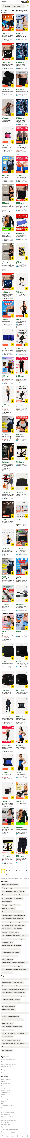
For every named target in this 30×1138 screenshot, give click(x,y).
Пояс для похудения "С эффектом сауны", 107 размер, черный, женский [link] (7, 522)
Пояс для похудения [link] (7, 350)
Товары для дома (5, 1092)
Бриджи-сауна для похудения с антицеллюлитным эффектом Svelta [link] (7, 748)
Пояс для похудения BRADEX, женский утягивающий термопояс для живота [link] (22, 551)
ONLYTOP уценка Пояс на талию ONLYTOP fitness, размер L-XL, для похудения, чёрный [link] (22, 693)
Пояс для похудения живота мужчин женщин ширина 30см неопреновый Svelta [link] (8, 65)
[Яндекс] (13, 1132)
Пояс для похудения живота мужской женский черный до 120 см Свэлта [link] (21, 148)
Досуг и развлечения (6, 1079)
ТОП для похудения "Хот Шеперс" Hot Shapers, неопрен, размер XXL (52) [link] (21, 264)
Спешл (7, 1136)
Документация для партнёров (8, 1064)
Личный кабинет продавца (8, 1059)
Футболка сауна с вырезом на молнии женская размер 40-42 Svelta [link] (21, 437)
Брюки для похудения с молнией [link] (8, 407)
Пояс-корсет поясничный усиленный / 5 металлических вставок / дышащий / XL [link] (7, 607)
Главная (2, 1136)
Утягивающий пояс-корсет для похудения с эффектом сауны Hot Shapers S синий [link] (8, 775)
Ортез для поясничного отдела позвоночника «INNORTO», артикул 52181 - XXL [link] (21, 36)
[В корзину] (13, 29)
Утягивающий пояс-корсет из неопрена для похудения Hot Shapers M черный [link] (21, 719)
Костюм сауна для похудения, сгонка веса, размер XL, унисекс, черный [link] (20, 65)
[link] (10, 884)
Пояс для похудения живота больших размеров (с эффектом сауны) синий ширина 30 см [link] (8, 295)
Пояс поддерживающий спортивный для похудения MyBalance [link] (7, 378)
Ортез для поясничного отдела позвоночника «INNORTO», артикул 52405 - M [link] (21, 634)
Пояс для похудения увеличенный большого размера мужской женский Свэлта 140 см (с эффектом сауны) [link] (21, 236)
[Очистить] (24, 6)
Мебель (3, 1081)
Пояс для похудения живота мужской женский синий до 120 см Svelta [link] (22, 178)
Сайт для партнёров (6, 1066)
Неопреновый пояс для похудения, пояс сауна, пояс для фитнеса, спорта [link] (22, 92)
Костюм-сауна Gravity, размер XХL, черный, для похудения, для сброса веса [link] (21, 407)
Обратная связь (5, 1122)
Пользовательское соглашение (9, 1120)
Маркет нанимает (5, 1124)
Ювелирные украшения (7, 1116)
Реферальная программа (7, 1072)
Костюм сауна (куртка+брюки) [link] (6, 236)
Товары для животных (6, 1110)
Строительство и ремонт (7, 1112)
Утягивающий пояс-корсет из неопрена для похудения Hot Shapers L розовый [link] (7, 858)
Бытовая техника (5, 1083)
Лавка (12, 1136)
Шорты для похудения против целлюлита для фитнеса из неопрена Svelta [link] (8, 495)
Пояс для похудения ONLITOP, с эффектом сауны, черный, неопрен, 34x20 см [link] (7, 464)
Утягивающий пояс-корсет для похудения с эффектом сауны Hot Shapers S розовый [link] (8, 148)
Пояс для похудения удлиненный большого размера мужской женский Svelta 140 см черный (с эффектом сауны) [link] (22, 205)
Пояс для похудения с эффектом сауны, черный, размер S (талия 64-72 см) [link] (7, 36)
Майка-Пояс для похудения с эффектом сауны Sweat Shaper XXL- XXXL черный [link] (8, 437)
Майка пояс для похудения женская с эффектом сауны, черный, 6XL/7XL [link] (7, 178)
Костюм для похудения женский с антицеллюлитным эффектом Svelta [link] (21, 378)
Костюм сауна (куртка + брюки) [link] (21, 830)
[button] (28, 6)
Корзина (22, 1136)
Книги (2, 1103)
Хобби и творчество (6, 1099)
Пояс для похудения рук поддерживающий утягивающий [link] (8, 634)
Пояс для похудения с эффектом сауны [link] (7, 664)
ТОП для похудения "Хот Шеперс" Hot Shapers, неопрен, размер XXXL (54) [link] (21, 295)
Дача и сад (4, 1101)
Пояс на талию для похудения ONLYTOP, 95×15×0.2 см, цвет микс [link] (7, 205)
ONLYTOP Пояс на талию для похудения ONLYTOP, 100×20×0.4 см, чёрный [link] (22, 748)
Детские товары (5, 1114)
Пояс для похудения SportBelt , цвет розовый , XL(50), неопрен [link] (7, 830)
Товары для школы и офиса (8, 1105)
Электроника (4, 1088)
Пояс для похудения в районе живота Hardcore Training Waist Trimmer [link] (7, 92)
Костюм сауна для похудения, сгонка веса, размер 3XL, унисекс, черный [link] (20, 121)
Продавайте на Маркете (7, 1062)
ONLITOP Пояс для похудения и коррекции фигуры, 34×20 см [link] (21, 495)
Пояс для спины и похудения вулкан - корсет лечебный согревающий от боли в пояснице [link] (8, 322)
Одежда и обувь (5, 1090)
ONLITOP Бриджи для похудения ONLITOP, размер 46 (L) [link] (21, 858)
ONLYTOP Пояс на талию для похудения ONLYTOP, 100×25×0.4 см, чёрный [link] (21, 775)
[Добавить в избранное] (13, 16)
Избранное (17, 1136)
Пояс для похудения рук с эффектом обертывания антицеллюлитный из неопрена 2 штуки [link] (21, 522)
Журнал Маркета (5, 1126)
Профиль (27, 1136)
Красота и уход (5, 1096)
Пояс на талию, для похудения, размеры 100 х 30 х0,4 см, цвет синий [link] (8, 551)
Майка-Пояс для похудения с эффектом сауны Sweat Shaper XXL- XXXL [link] (8, 579)
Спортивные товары (6, 1107)
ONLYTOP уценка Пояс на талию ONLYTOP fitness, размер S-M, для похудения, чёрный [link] (22, 664)
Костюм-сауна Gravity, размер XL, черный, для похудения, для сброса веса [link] (21, 351)
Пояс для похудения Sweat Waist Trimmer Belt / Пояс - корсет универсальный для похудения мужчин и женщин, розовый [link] (7, 804)
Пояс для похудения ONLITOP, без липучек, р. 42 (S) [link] (22, 322)
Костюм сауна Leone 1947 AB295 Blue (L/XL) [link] (8, 719)
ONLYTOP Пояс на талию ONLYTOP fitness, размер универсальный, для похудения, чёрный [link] (7, 693)
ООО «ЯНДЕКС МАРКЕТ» (11, 1130)
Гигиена (3, 1085)
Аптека (3, 1094)
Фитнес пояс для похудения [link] (6, 121)
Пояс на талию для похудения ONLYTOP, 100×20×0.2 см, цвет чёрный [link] (7, 264)
